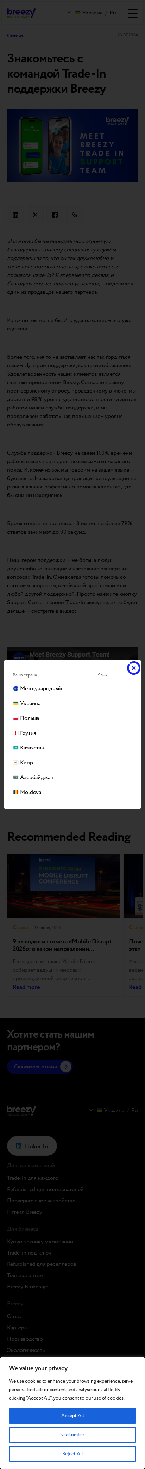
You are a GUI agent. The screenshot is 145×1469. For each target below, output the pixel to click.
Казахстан (32, 748)
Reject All (72, 1453)
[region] (72, 1413)
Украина (30, 703)
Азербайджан (36, 777)
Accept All (72, 1415)
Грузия (28, 733)
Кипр (26, 763)
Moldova (30, 792)
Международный (41, 689)
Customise (72, 1434)
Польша (29, 718)
